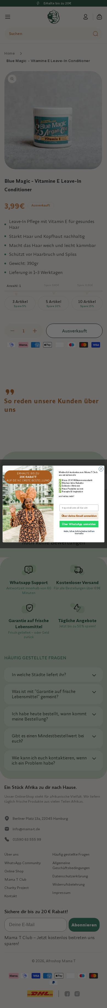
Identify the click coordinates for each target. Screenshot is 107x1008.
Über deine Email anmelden (79, 516)
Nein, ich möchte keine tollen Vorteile (79, 532)
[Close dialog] (101, 469)
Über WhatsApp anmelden (79, 524)
